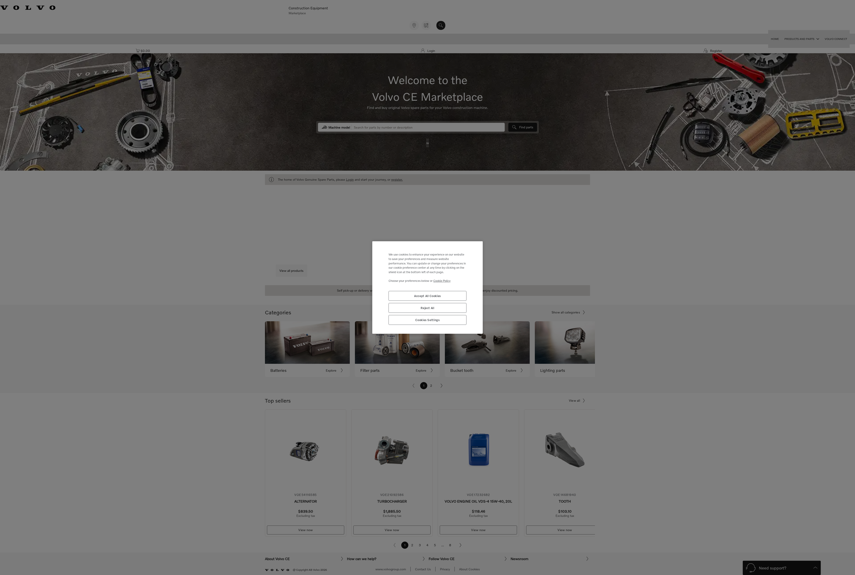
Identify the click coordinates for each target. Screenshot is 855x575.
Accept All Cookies (427, 296)
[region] (427, 287)
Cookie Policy (441, 280)
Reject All (427, 308)
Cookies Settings (427, 320)
